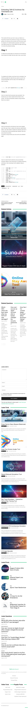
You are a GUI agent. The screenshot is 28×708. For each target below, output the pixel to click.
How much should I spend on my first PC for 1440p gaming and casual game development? (13, 654)
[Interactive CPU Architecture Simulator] (14, 518)
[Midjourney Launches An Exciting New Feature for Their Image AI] (5, 605)
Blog (11, 575)
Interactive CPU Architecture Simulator (13, 526)
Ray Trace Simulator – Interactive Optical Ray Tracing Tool (11, 500)
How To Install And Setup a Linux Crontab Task (21, 203)
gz (19, 186)
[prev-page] (2, 299)
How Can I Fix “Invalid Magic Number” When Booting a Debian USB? (23, 314)
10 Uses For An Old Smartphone (16, 597)
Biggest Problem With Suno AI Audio (14, 266)
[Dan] (2, 14)
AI (10, 566)
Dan (6, 14)
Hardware (3, 618)
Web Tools (14, 292)
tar (8, 188)
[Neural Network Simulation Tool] (14, 466)
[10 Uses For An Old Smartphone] (5, 596)
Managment (4, 188)
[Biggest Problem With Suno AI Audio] (14, 254)
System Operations (4, 626)
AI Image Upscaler (7, 551)
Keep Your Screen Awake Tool (14, 294)
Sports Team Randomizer (18, 587)
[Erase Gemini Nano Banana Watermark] (14, 225)
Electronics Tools (5, 527)
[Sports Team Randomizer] (5, 587)
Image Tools (4, 426)
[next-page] (4, 299)
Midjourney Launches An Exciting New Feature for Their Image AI (18, 606)
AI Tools (3, 476)
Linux (22, 186)
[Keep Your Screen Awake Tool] (14, 282)
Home (2, 6)
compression (14, 186)
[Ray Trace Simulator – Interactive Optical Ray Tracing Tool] (14, 491)
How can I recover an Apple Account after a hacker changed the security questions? (14, 315)
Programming (3, 643)
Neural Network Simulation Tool (11, 474)
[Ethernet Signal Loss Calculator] (5, 578)
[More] (17, 18)
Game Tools (4, 502)
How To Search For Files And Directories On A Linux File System (7, 203)
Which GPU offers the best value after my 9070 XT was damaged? (4, 313)
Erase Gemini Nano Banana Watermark (14, 236)
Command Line (8, 186)
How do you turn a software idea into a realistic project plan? (13, 646)
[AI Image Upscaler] (14, 543)
